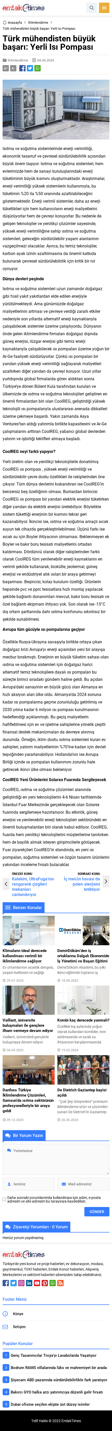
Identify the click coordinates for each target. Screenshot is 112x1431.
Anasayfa (15, 22)
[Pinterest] (45, 1283)
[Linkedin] (29, 1283)
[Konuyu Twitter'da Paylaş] (30, 68)
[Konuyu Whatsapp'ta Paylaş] (37, 68)
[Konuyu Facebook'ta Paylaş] (22, 68)
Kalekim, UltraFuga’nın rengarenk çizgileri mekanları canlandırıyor (33, 886)
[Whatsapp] (52, 1283)
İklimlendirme (38, 22)
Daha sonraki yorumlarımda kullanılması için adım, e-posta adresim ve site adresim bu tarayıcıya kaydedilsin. (54, 1199)
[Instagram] (21, 1283)
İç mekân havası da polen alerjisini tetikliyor (82, 884)
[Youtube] (37, 1283)
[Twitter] (13, 1283)
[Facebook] (6, 1283)
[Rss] (60, 1283)
